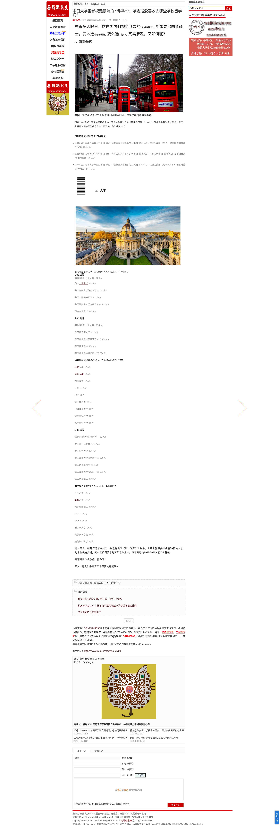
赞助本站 (98, 751)
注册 (126, 790)
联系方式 (148, 817)
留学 (82, 658)
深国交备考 (78, 817)
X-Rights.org (89, 824)
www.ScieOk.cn (90, 820)
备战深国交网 (57, 9)
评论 (124, 20)
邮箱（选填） (128, 763)
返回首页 (57, 20)
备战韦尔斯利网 (180, 824)
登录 (119, 790)
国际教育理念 (58, 27)
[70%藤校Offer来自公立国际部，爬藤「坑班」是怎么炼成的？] (242, 407)
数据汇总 (95, 4)
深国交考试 (107, 817)
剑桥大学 (79, 374)
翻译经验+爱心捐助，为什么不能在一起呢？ (100, 599)
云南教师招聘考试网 (161, 824)
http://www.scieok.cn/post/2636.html (102, 651)
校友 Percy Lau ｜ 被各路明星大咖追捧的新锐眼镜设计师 (107, 605)
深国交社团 (57, 59)
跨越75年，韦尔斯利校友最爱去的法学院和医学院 (154, 737)
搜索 (228, 8)
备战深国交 (137, 817)
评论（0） (82, 751)
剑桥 (77, 499)
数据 (76, 658)
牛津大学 (83, 283)
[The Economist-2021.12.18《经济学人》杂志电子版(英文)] (37, 407)
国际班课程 (57, 46)
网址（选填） (128, 769)
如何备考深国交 (92, 817)
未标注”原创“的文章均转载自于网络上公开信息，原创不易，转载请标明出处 (109, 813)
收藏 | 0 (129, 621)
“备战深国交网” (92, 628)
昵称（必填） (128, 758)
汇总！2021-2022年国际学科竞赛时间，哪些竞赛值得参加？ (101, 730)
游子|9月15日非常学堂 (89, 612)
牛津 (77, 367)
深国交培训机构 (122, 817)
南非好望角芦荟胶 (141, 824)
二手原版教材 (58, 65)
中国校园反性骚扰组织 (107, 824)
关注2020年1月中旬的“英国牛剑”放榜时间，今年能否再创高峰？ (101, 737)
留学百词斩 (125, 824)
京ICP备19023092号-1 (143, 820)
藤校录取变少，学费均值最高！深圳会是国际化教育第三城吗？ (157, 730)
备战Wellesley (196, 824)
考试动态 (57, 78)
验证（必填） (128, 775)
